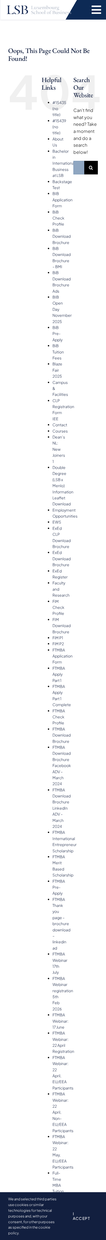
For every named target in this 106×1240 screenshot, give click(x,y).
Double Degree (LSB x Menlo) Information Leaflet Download (62, 485)
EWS (56, 521)
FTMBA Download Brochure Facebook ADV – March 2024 (61, 765)
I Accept (81, 1216)
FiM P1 (57, 637)
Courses (60, 430)
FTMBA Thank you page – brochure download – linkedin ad (61, 923)
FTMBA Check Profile (58, 716)
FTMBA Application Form (62, 656)
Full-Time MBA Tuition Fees (58, 1185)
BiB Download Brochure (61, 236)
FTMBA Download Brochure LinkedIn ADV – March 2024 (61, 808)
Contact (59, 424)
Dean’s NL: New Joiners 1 (58, 449)
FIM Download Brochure (61, 625)
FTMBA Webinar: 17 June (60, 1020)
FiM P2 (58, 643)
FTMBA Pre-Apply (58, 887)
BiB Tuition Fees (58, 351)
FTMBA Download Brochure (61, 735)
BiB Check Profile (58, 218)
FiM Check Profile (58, 607)
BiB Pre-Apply (57, 333)
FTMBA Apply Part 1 (58, 674)
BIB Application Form (62, 199)
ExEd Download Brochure (61, 558)
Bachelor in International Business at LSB (63, 163)
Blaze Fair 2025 (57, 369)
